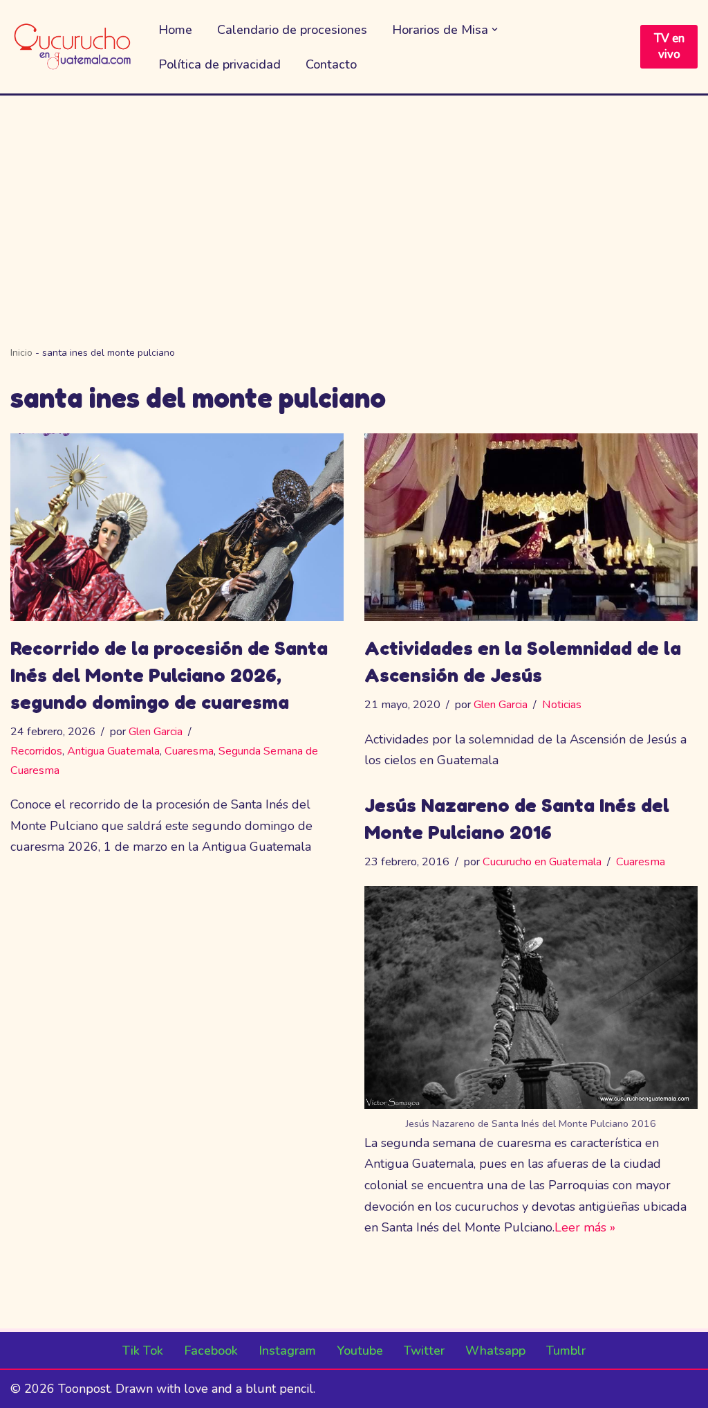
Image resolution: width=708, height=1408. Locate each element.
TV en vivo (669, 46)
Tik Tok (142, 1350)
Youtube (360, 1350)
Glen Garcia (156, 731)
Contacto (331, 64)
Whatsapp (495, 1350)
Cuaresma (189, 751)
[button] (495, 29)
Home (175, 29)
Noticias (561, 704)
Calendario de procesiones (292, 29)
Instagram (287, 1350)
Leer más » (585, 1227)
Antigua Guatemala (113, 751)
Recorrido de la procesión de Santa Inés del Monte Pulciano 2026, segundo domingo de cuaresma (169, 675)
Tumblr (566, 1350)
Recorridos (36, 751)
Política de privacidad (219, 64)
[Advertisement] (354, 199)
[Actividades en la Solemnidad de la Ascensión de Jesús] (531, 527)
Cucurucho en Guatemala (542, 861)
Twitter (424, 1350)
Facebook (211, 1350)
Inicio (21, 352)
